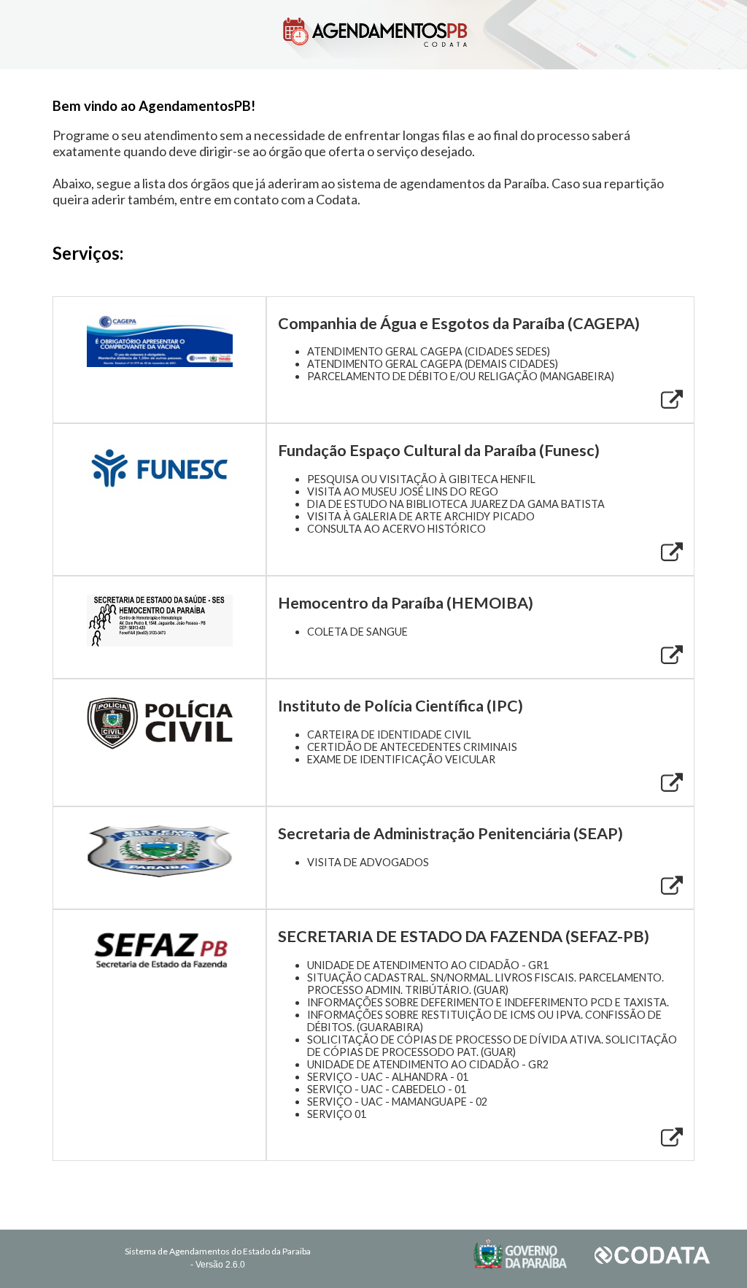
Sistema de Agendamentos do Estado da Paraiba (218, 1251)
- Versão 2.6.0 (217, 1265)
